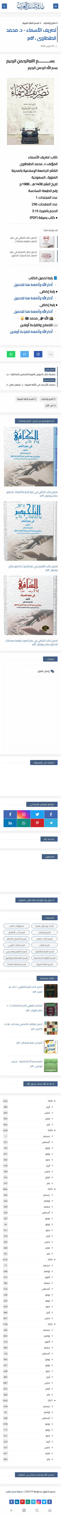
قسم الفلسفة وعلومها (17, 958)
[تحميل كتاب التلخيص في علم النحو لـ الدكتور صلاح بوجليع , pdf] (30, 531)
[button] (38, 354)
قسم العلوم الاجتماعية (44, 958)
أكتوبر (47, 1277)
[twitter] (37, 814)
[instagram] (23, 814)
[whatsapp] (23, 823)
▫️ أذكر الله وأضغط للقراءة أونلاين (34, 332)
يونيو (47, 1154)
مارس (47, 1113)
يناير (48, 1124)
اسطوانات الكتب (16, 926)
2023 (50, 1259)
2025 (50, 1130)
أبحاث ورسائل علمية (44, 926)
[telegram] (51, 823)
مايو (48, 1160)
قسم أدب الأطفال (16, 932)
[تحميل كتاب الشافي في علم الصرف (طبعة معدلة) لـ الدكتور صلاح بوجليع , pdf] (30, 605)
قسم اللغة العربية (30, 23)
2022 (50, 1324)
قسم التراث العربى (16, 945)
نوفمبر (47, 1201)
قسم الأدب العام (45, 939)
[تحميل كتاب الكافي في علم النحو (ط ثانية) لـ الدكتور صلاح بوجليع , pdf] (30, 456)
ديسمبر (46, 1136)
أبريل (48, 1107)
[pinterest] (37, 823)
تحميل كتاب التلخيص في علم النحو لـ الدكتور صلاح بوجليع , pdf (33, 568)
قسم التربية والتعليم (44, 951)
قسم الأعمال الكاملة (16, 939)
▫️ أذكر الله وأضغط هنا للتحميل (36, 285)
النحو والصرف (49, 23)
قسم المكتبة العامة (16, 964)
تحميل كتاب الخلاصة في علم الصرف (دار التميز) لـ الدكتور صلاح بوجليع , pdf (23, 253)
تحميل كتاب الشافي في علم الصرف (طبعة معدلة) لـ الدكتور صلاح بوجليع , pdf (23, 239)
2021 (50, 1400)
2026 (50, 1101)
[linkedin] (10, 823)
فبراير (47, 1119)
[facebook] (51, 814)
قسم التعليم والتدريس (16, 951)
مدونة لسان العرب (14, 1491)
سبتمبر (47, 1207)
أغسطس (46, 1142)
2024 (50, 1189)
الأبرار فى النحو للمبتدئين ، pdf (29, 1043)
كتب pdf (49, 405)
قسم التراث (44, 945)
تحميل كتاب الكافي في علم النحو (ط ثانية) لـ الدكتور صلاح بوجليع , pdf (32, 493)
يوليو (47, 1148)
